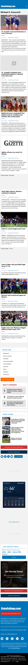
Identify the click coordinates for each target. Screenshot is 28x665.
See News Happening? (14, 452)
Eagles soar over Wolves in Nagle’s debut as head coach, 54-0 (13, 328)
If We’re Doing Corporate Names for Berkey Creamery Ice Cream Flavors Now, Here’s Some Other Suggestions (17, 430)
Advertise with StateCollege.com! (14, 447)
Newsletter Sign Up (7, 379)
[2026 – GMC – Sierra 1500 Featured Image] (10, 550)
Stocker (14, 557)
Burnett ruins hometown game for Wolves (13, 296)
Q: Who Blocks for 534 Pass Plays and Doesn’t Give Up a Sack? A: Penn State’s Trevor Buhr (18, 421)
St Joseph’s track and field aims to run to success (13, 32)
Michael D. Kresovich (14, 37)
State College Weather (14, 522)
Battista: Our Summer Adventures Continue (16, 439)
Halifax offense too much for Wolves (11, 153)
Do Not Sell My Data (15, 648)
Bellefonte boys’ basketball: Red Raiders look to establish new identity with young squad (12, 114)
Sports (3, 35)
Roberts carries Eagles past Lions (13, 229)
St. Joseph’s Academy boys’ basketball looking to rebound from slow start (12, 74)
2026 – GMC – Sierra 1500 (11, 552)
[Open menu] (26, 6)
